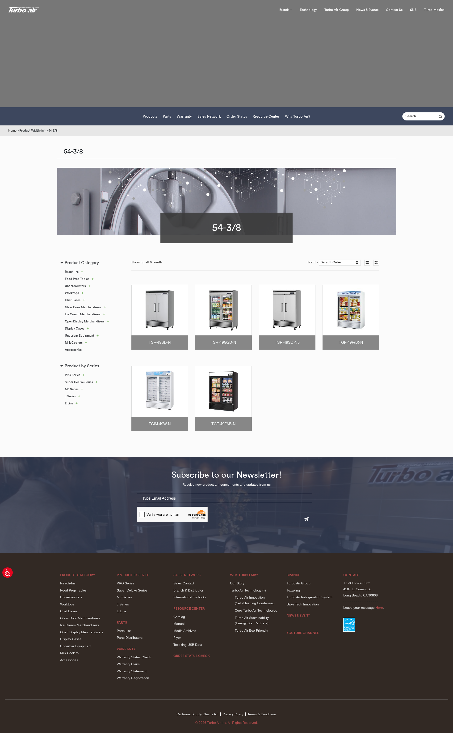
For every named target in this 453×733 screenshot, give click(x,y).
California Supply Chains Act (197, 714)
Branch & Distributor (188, 590)
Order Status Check (191, 656)
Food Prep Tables (77, 278)
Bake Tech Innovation (303, 604)
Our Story (237, 583)
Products (150, 116)
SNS (413, 10)
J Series (70, 396)
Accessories (73, 349)
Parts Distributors (130, 637)
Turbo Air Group (336, 10)
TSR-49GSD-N (223, 342)
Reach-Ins (72, 271)
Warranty (184, 116)
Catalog (179, 617)
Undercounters (75, 285)
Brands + (285, 10)
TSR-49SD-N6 (287, 342)
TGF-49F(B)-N (351, 342)
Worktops (72, 293)
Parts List (124, 631)
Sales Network (209, 116)
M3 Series (72, 389)
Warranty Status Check (134, 657)
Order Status (236, 116)
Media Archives (184, 631)
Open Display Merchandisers (85, 321)
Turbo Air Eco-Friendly (251, 630)
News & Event (298, 615)
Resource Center (266, 116)
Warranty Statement (132, 671)
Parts (167, 116)
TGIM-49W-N (160, 424)
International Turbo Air (189, 597)
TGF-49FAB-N (223, 424)
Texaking (293, 590)
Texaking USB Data (187, 645)
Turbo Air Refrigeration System (309, 597)
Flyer (177, 637)
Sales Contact (183, 583)
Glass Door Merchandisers (83, 307)
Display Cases (74, 328)
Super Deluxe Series (79, 382)
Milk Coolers (74, 342)
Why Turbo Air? (297, 116)
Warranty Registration (133, 678)
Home (12, 130)
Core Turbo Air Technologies (256, 610)
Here (379, 607)
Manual (179, 624)
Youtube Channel (303, 633)
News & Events (367, 10)
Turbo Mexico (434, 10)
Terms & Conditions (262, 714)
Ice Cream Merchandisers (83, 314)
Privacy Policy (233, 714)
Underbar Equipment (79, 335)
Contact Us (394, 10)
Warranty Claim (128, 664)
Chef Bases (72, 300)
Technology (308, 10)
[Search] (441, 116)
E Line (69, 403)
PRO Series (72, 375)
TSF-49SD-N (160, 342)
